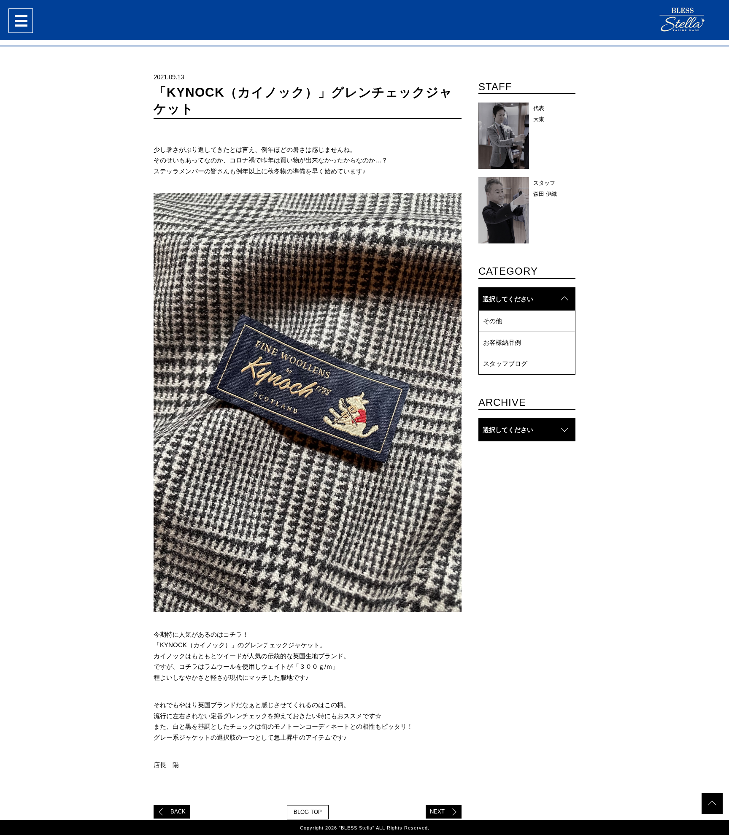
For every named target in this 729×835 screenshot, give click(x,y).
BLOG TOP (308, 812)
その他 (492, 320)
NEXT (437, 811)
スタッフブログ (505, 363)
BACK (178, 811)
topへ (712, 803)
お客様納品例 (502, 342)
